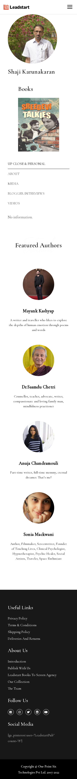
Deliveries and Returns (24, 638)
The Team (14, 688)
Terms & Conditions (22, 625)
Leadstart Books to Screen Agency (32, 675)
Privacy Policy (17, 618)
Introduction (17, 661)
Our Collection (18, 682)
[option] (38, 125)
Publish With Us (19, 668)
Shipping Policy (19, 632)
